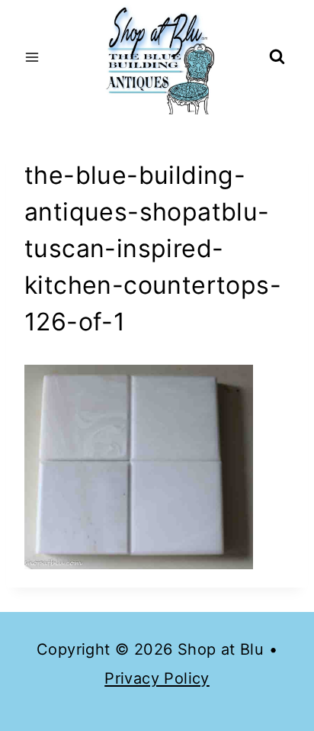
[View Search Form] (277, 57)
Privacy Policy (157, 678)
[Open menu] (32, 57)
